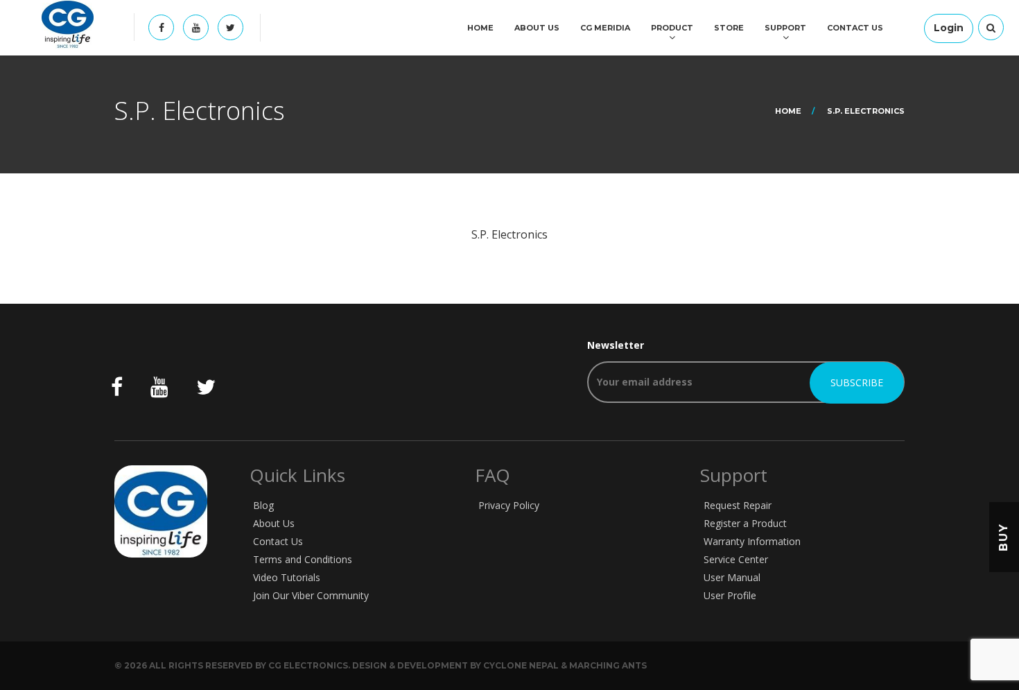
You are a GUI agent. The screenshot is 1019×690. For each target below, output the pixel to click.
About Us (536, 28)
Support (785, 28)
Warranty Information (752, 541)
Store (729, 28)
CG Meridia (605, 28)
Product (672, 28)
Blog (263, 505)
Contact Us (855, 28)
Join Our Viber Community (311, 595)
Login (949, 27)
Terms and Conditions (302, 559)
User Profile (730, 595)
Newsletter (615, 345)
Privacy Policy (508, 505)
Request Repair (738, 505)
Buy (1003, 537)
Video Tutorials (286, 577)
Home (480, 28)
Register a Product (745, 523)
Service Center (736, 559)
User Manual (732, 577)
